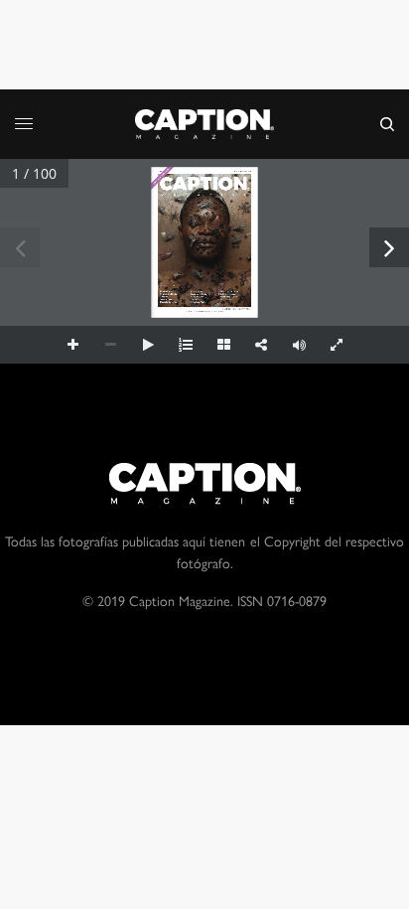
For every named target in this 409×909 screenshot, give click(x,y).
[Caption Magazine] (204, 124)
